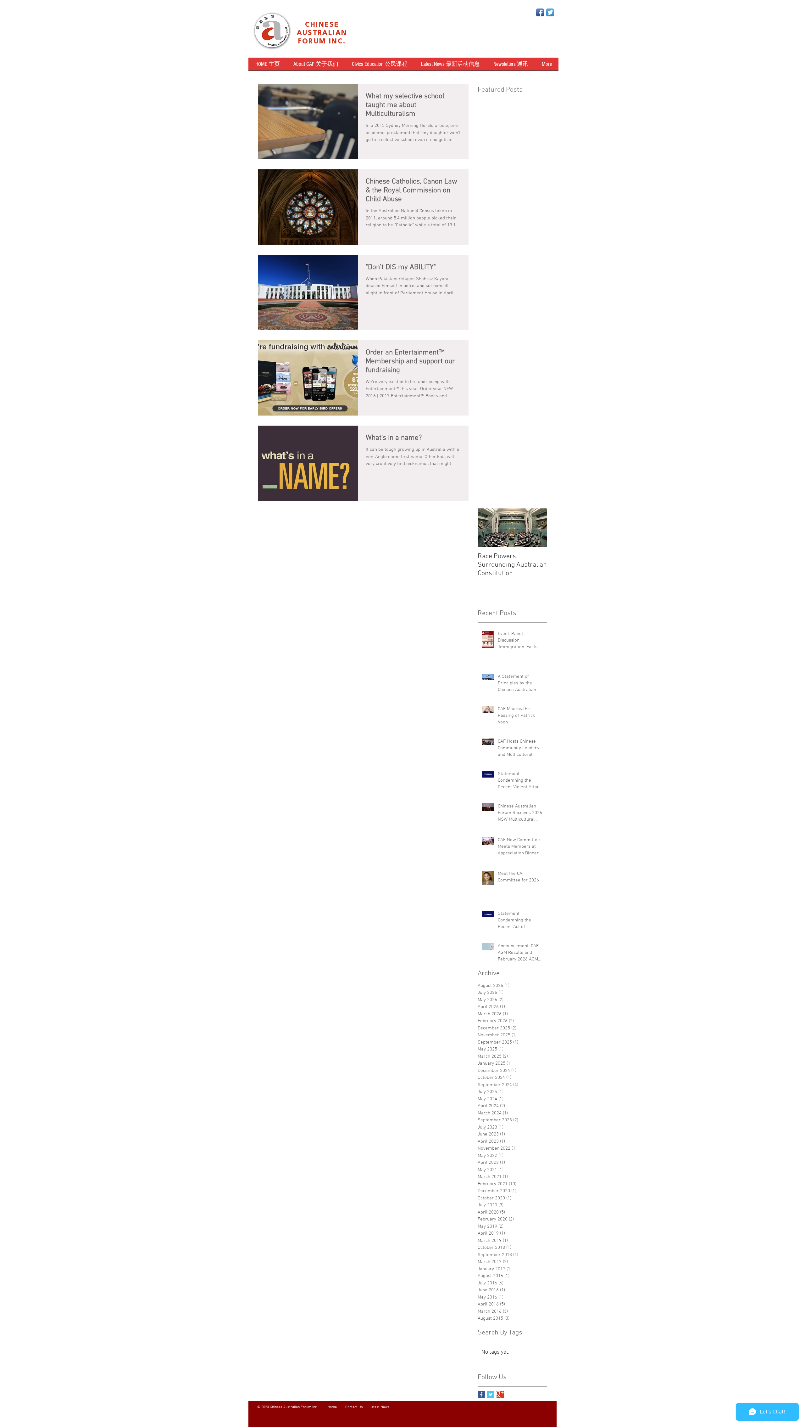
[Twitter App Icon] (550, 12)
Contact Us (354, 1407)
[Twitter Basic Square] (490, 1394)
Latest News (379, 1407)
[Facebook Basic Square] (481, 1394)
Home (332, 1407)
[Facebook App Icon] (540, 12)
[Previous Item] (488, 528)
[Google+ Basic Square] (500, 1394)
